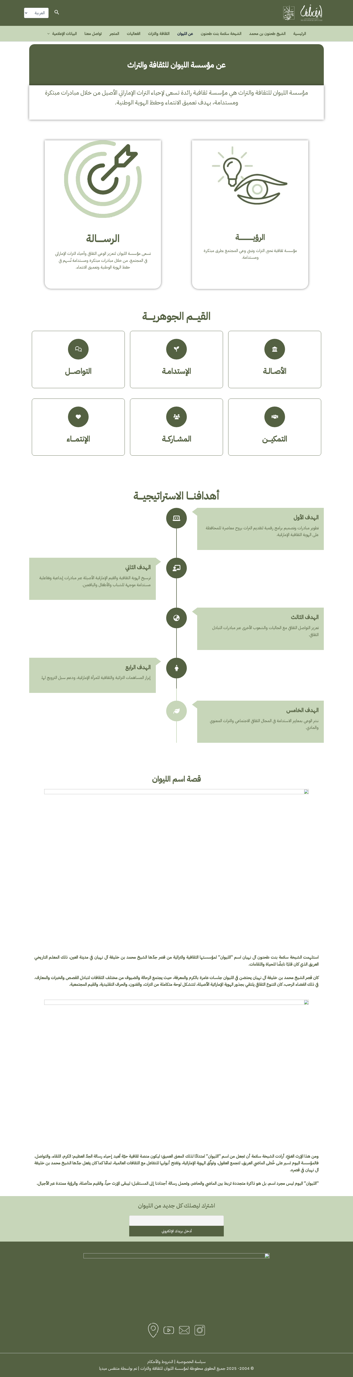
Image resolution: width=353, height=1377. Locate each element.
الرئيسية (299, 33)
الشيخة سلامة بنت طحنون (221, 33)
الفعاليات (133, 33)
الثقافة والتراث (159, 33)
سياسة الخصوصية (191, 1362)
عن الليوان (185, 33)
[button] (56, 13)
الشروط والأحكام (160, 1362)
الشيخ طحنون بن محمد (267, 33)
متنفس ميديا (109, 1368)
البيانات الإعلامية (64, 33)
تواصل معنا (93, 33)
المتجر (114, 33)
